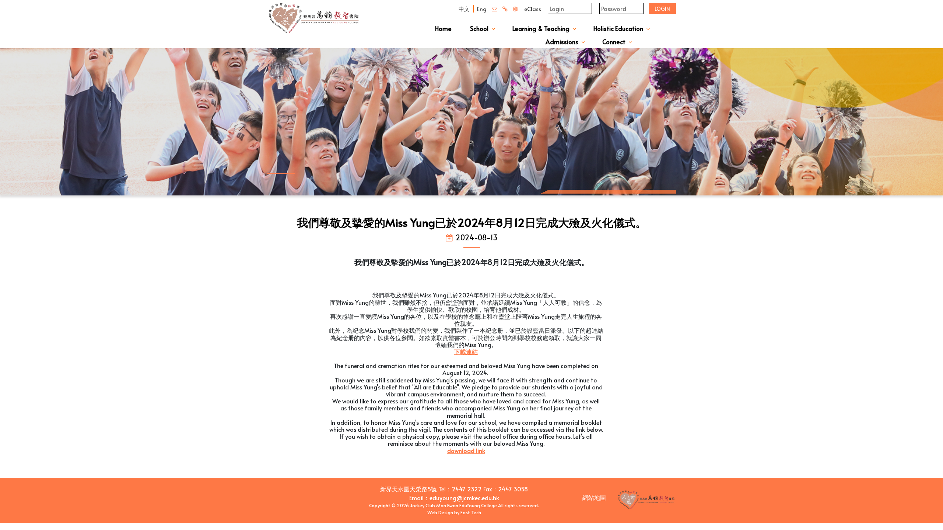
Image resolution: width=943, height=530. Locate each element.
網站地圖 (594, 497)
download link (466, 450)
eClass (532, 9)
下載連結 (466, 351)
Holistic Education (618, 28)
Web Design (440, 512)
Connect (613, 41)
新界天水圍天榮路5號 (408, 489)
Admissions (562, 41)
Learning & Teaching (540, 28)
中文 (464, 9)
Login (662, 8)
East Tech (470, 512)
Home (443, 28)
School (479, 28)
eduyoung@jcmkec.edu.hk (464, 498)
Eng (482, 9)
